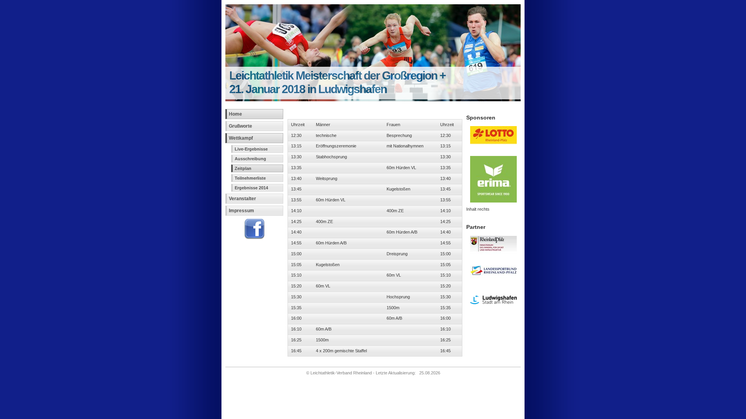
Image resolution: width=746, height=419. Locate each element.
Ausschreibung (250, 158)
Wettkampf (241, 138)
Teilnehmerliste (250, 178)
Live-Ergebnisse (251, 149)
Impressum (241, 210)
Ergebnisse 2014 (251, 187)
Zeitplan (243, 168)
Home (235, 114)
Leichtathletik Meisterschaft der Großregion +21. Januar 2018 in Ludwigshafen (337, 82)
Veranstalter (242, 198)
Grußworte (240, 126)
